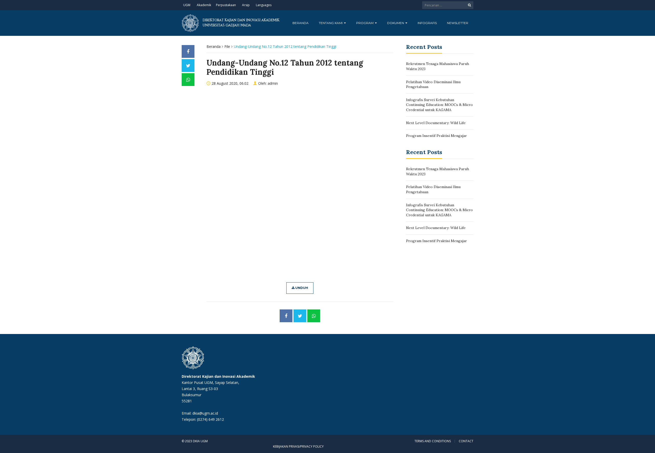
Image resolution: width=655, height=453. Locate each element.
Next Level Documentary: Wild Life (436, 123)
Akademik (204, 5)
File (227, 46)
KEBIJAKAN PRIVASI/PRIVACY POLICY (298, 446)
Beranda (300, 23)
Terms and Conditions (432, 441)
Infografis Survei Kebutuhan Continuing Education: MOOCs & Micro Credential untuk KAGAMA (439, 105)
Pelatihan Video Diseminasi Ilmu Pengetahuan (433, 84)
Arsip (246, 5)
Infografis (427, 23)
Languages (263, 5)
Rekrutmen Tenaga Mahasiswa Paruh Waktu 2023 (437, 66)
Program (365, 23)
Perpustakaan (226, 5)
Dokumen (396, 23)
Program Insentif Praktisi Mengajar (436, 135)
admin (273, 83)
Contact (466, 441)
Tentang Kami (331, 23)
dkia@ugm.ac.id (205, 413)
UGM (186, 5)
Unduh (301, 288)
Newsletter (457, 23)
